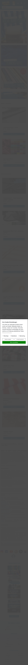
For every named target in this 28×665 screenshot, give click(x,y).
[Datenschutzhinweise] (7, 332)
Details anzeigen (8, 339)
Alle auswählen (14, 342)
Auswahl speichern (20, 339)
